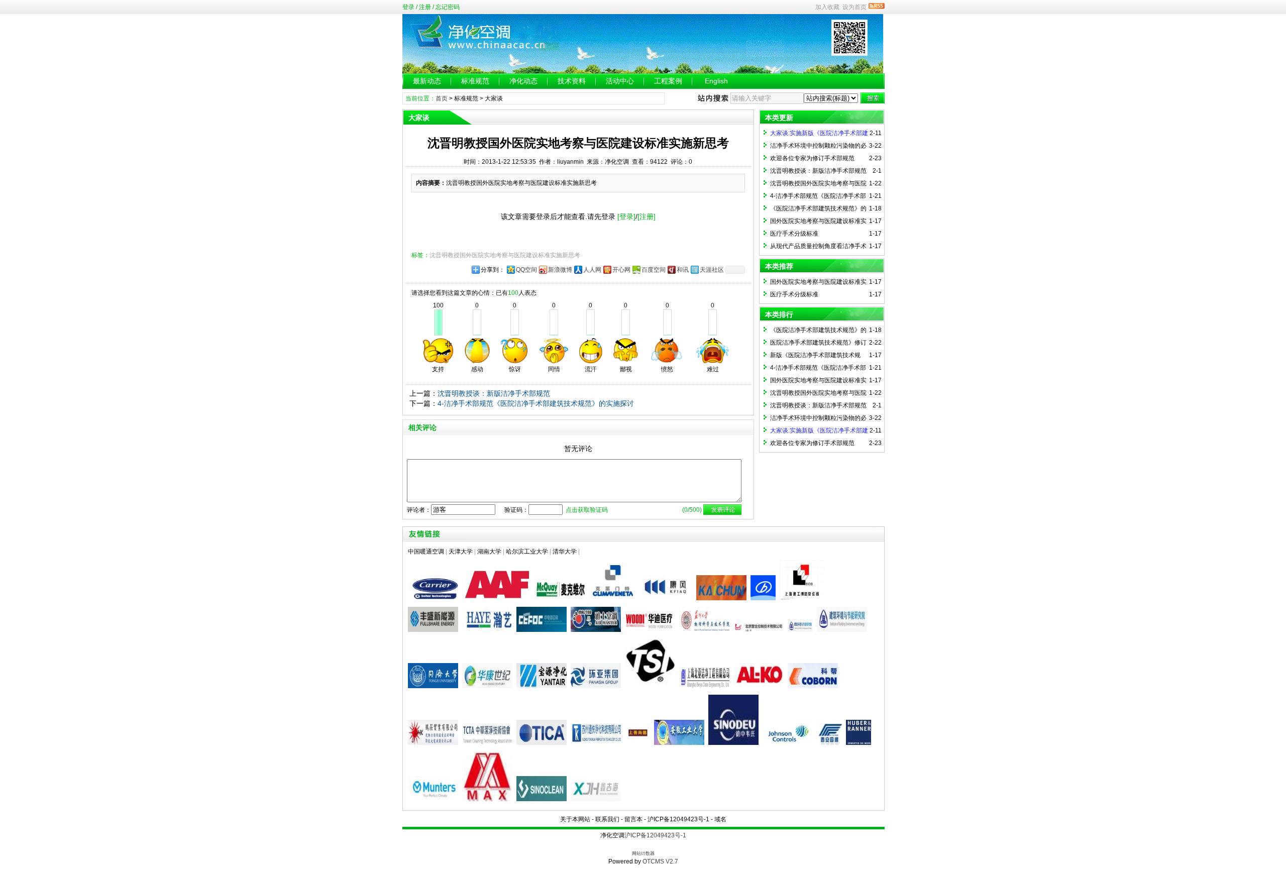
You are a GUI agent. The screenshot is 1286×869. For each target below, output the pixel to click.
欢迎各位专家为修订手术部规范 (812, 158)
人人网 (592, 269)
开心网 (621, 269)
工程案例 (668, 81)
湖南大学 (489, 551)
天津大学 (461, 551)
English (716, 81)
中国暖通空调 (426, 551)
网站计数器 (643, 853)
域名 (720, 819)
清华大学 (565, 551)
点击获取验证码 (587, 509)
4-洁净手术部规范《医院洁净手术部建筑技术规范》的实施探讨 (536, 403)
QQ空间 (526, 269)
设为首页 (854, 7)
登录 (408, 7)
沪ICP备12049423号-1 (678, 819)
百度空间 (653, 269)
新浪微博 (560, 269)
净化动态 (523, 81)
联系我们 (607, 819)
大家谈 (494, 98)
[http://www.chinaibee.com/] (801, 629)
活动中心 (620, 81)
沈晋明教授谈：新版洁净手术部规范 (494, 393)
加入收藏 (827, 7)
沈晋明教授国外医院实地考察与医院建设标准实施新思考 (505, 255)
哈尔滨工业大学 (527, 551)
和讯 (683, 269)
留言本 (633, 819)
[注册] (646, 216)
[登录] (626, 216)
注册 (425, 7)
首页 (442, 98)
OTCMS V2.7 (660, 861)
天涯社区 (712, 269)
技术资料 (572, 81)
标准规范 (475, 81)
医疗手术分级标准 (794, 233)
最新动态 (427, 81)
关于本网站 (575, 819)
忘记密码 (448, 7)
